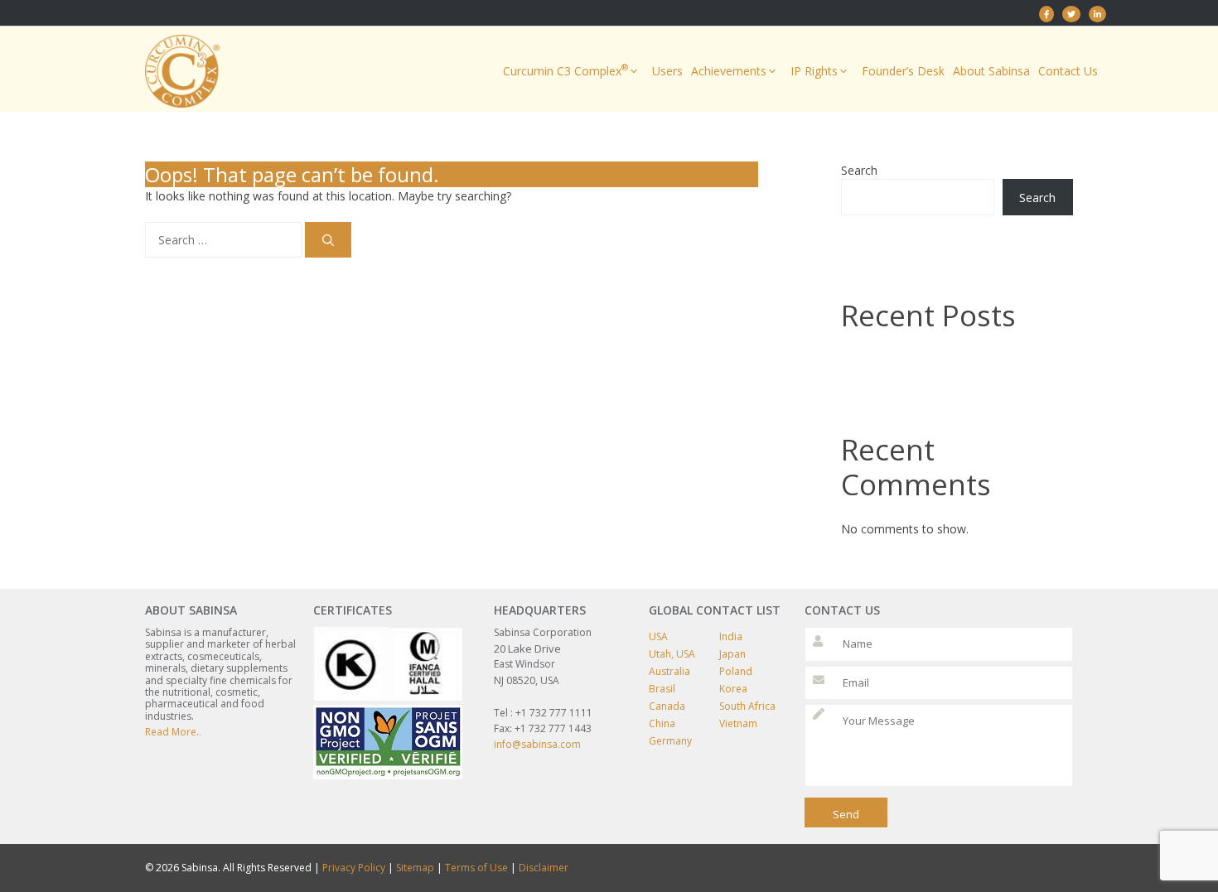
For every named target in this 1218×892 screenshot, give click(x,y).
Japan (732, 654)
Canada (667, 706)
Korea (733, 689)
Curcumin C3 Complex (565, 70)
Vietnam (738, 723)
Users (667, 71)
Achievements (728, 71)
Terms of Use (476, 868)
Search (859, 170)
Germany (670, 741)
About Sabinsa (991, 71)
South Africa (747, 706)
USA (658, 636)
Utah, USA (672, 654)
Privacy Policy (353, 868)
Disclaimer (543, 868)
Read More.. (173, 732)
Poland (735, 671)
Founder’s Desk (903, 71)
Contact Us (1068, 71)
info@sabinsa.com (537, 744)
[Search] (328, 240)
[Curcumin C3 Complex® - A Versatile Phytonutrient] (1097, 14)
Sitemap (415, 868)
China (662, 723)
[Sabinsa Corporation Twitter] (1071, 14)
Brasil (662, 689)
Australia (669, 671)
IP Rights (814, 71)
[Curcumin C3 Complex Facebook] (1046, 14)
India (730, 636)
